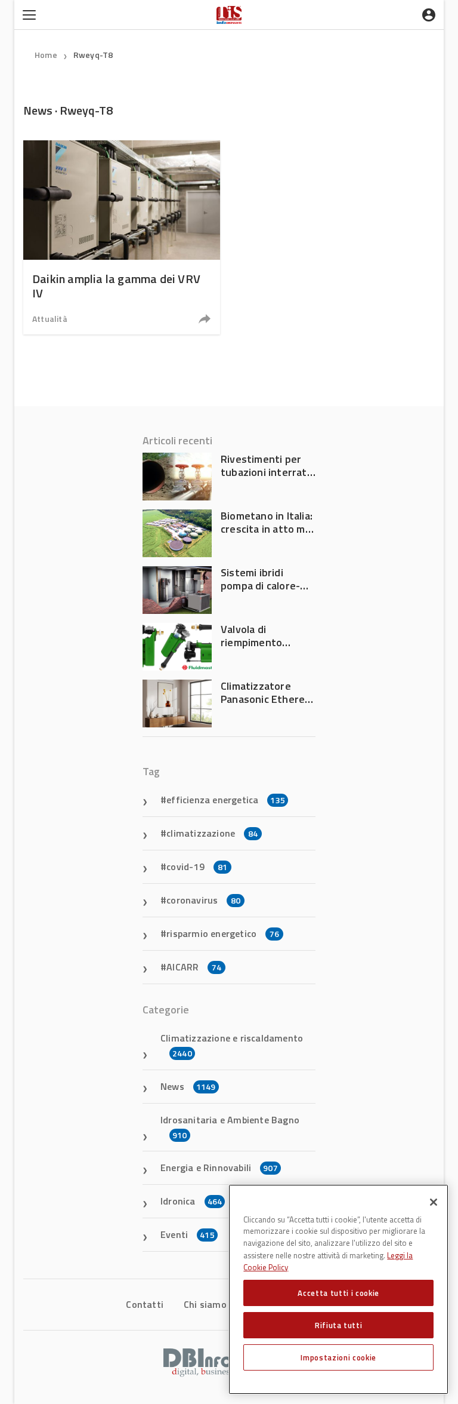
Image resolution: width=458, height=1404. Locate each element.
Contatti (144, 1304)
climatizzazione (212, 833)
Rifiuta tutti (339, 1325)
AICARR (193, 967)
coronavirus (203, 900)
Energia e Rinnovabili (219, 1167)
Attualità (49, 318)
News (188, 1086)
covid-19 (196, 866)
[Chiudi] (433, 1202)
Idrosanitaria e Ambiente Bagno (229, 1127)
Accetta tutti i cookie (338, 1293)
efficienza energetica (225, 799)
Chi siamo (205, 1304)
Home (46, 54)
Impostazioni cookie (338, 1357)
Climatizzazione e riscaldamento (231, 1045)
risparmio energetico (222, 933)
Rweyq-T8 (93, 54)
